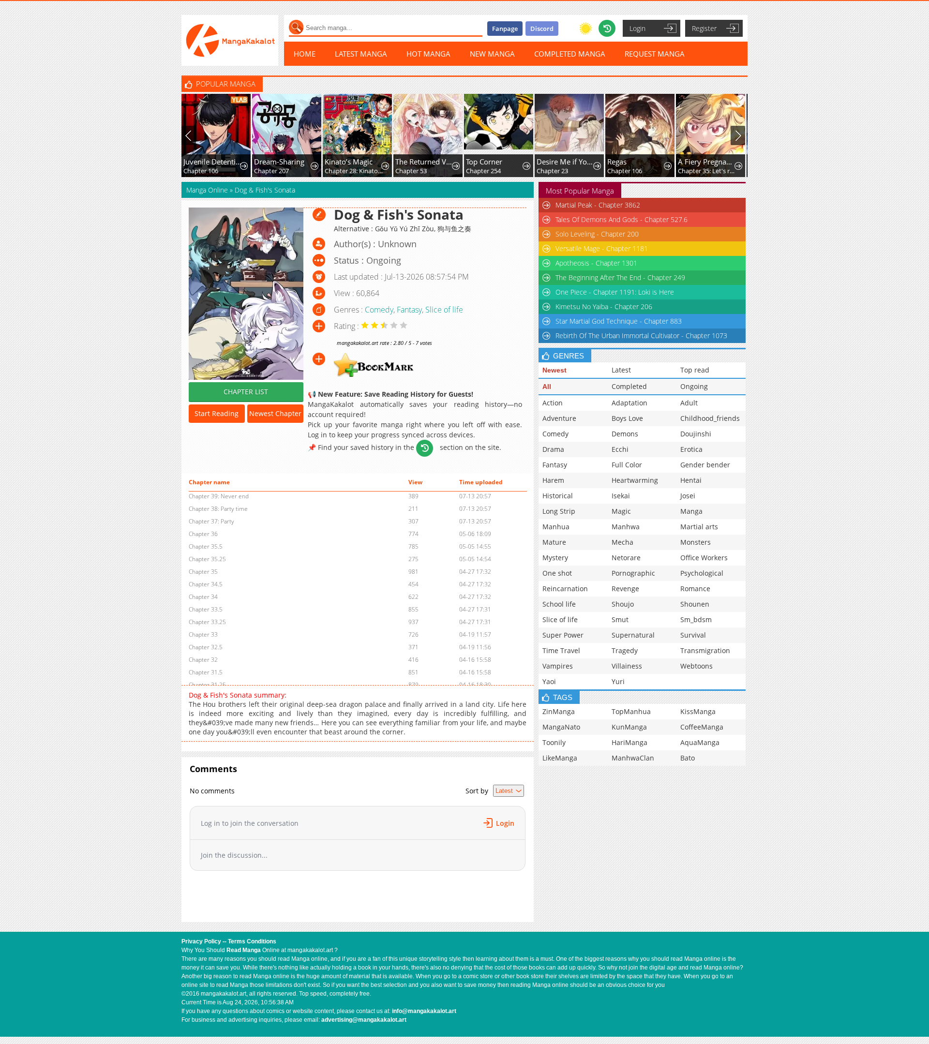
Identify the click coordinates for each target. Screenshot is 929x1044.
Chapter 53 (411, 170)
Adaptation (629, 402)
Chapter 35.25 (207, 559)
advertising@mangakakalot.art (363, 1019)
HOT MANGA (428, 54)
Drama (553, 449)
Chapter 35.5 (206, 546)
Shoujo (623, 604)
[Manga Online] (229, 40)
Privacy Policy (201, 941)
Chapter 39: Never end (219, 496)
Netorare (626, 557)
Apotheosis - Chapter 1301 (596, 263)
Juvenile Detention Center (212, 161)
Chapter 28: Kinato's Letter (354, 170)
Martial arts (699, 526)
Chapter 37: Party (211, 521)
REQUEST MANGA (655, 54)
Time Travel (561, 650)
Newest (554, 370)
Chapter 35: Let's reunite (707, 170)
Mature (554, 542)
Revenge (625, 588)
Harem (553, 480)
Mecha (622, 542)
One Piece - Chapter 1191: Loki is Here (614, 292)
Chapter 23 (552, 170)
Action (552, 402)
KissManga (698, 711)
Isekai (621, 495)
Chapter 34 (203, 597)
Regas (617, 161)
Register (704, 28)
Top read (694, 369)
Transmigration (705, 650)
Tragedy (625, 650)
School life (559, 604)
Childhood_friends (710, 418)
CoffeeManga (701, 726)
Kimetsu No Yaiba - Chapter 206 (603, 306)
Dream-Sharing (279, 161)
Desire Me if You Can (566, 161)
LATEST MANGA (361, 54)
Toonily (554, 742)
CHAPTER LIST (246, 391)
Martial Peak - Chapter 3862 (597, 204)
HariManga (629, 742)
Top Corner (484, 161)
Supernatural (633, 635)
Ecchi (620, 449)
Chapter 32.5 (206, 647)
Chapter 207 (271, 170)
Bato (687, 757)
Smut (620, 619)
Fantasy (409, 309)
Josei (687, 495)
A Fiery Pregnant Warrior (707, 161)
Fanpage (505, 28)
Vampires (557, 666)
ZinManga (558, 711)
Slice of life (444, 309)
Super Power (563, 635)
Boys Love (627, 418)
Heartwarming (635, 480)
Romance (695, 588)
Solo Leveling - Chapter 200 (597, 234)
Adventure (559, 418)
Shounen (694, 604)
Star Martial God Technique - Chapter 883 (618, 321)
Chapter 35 (203, 571)
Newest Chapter (275, 413)
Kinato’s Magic (349, 161)
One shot (557, 573)
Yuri (618, 681)
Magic (621, 511)
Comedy (379, 309)
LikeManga (559, 757)
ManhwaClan (633, 757)
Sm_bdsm (696, 619)
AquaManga (699, 742)
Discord (542, 28)
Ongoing (694, 386)
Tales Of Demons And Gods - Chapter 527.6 (621, 219)
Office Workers (704, 557)
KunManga (629, 726)
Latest (621, 369)
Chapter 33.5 (206, 609)
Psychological (701, 573)
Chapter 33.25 (207, 622)
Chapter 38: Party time (218, 509)
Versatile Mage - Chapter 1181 (601, 248)
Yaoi (549, 681)
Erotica (691, 449)
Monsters (695, 542)
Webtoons (696, 666)
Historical (557, 495)
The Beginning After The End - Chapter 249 (620, 277)
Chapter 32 (203, 660)
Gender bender (705, 464)
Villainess (627, 666)
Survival (693, 635)
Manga (691, 511)
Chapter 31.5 (206, 672)
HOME (304, 54)
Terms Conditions (252, 941)
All (546, 386)
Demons (625, 433)
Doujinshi (695, 433)
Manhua (555, 526)
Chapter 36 (203, 534)
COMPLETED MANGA (569, 54)
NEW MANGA (492, 54)
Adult (689, 402)
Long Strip (558, 511)
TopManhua (631, 711)
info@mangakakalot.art (424, 1011)
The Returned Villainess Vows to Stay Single (424, 161)
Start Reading (217, 413)
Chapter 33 (203, 634)
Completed (629, 386)
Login (637, 28)
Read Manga (243, 950)
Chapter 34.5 (206, 584)
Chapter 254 (483, 170)
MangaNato (561, 726)
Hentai (691, 480)
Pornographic (633, 573)
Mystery (555, 557)
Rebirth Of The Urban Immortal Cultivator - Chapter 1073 (641, 335)
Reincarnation (565, 588)
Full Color (627, 464)
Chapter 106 (200, 170)
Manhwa (626, 526)
